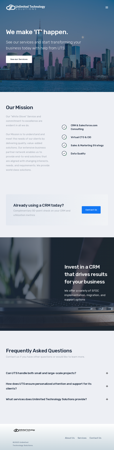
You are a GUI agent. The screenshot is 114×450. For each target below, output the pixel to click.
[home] (26, 7)
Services (82, 438)
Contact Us (91, 210)
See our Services (18, 59)
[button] (106, 7)
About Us (70, 438)
